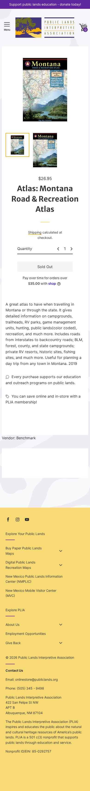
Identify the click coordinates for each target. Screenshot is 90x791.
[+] (72, 249)
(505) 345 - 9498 (30, 688)
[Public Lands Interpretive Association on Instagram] (17, 519)
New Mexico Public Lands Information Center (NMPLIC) (34, 578)
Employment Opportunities (26, 634)
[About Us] (60, 624)
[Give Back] (60, 643)
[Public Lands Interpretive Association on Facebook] (8, 519)
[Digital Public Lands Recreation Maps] (60, 565)
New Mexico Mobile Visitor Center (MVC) (31, 593)
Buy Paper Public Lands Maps (24, 550)
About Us (12, 624)
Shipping (35, 232)
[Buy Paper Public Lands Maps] (60, 551)
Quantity (24, 248)
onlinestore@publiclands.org (36, 679)
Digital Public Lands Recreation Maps (20, 564)
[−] (58, 249)
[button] (83, 28)
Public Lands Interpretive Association (46, 657)
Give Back (13, 643)
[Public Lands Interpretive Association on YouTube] (27, 519)
